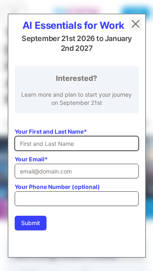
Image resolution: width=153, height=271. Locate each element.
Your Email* (31, 158)
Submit (30, 222)
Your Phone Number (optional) (57, 186)
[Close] (135, 23)
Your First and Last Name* (51, 131)
